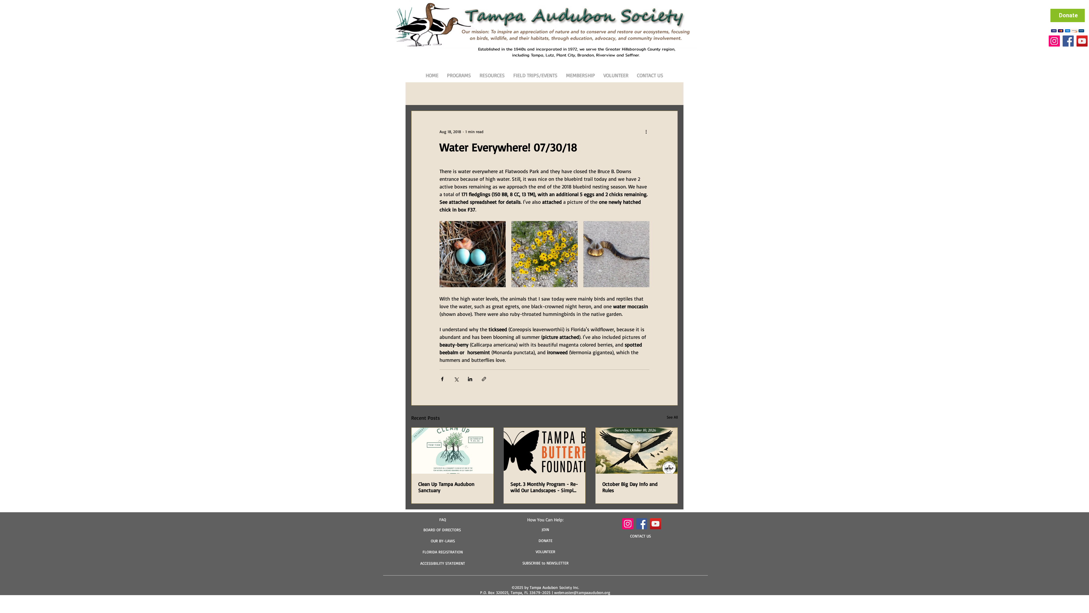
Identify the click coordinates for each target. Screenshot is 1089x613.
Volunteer (597, 93)
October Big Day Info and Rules (630, 487)
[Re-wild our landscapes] (545, 451)
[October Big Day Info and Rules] (637, 451)
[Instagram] (1054, 41)
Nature (537, 93)
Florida (514, 93)
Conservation (566, 93)
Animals (444, 93)
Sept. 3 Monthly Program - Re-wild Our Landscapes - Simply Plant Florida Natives (544, 487)
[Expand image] (473, 254)
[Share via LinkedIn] (470, 379)
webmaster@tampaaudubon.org (582, 592)
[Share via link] (484, 379)
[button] (670, 93)
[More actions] (646, 131)
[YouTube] (1082, 41)
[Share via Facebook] (442, 379)
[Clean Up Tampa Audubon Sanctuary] (452, 451)
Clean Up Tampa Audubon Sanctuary (446, 487)
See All (672, 417)
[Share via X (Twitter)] (456, 379)
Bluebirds (489, 93)
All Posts (418, 93)
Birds (466, 93)
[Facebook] (1068, 41)
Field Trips (625, 93)
